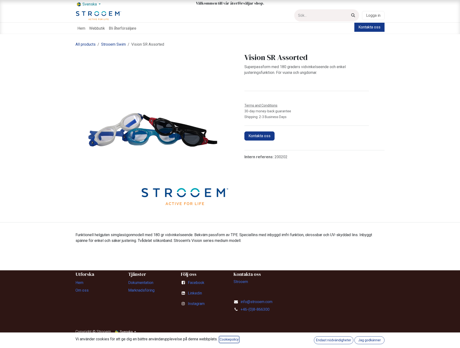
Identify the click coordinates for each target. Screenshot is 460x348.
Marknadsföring (141, 290)
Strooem (241, 281)
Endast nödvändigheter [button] (333, 340)
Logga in (373, 15)
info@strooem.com (256, 301)
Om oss (82, 290)
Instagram (196, 303)
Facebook (196, 282)
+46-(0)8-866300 (255, 309)
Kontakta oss (369, 27)
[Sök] (353, 15)
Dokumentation (140, 282)
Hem (79, 282)
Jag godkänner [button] (369, 340)
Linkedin (195, 293)
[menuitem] (81, 28)
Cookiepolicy (229, 339)
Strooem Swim (113, 44)
